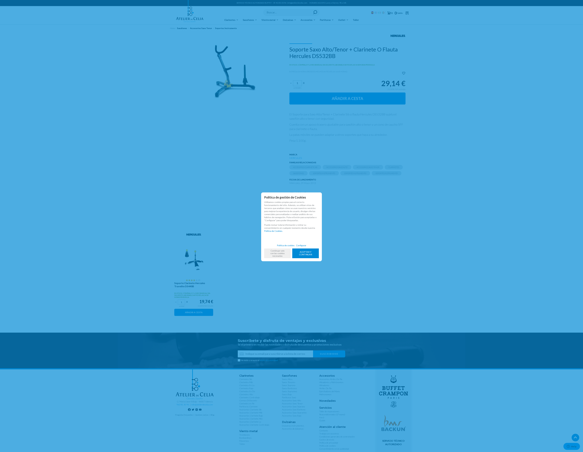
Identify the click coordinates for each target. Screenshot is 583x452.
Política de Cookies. (273, 231)
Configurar (301, 245)
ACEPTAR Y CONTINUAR (305, 253)
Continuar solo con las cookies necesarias (277, 253)
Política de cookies (286, 245)
